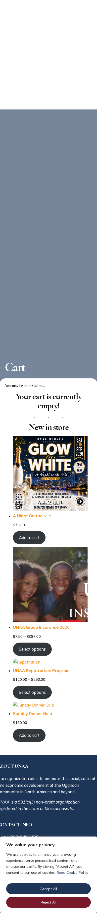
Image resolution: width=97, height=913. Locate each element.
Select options (32, 649)
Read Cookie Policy (72, 872)
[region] (48, 875)
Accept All (48, 889)
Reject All (48, 902)
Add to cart (29, 537)
